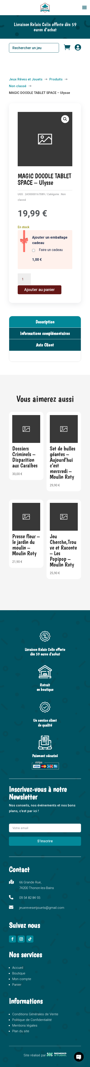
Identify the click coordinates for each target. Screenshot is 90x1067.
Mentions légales (24, 1025)
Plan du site (20, 1031)
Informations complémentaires (45, 333)
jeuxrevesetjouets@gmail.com (41, 908)
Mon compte (21, 979)
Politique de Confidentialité (32, 1020)
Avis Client (45, 344)
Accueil (17, 968)
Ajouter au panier (39, 289)
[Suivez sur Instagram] (21, 939)
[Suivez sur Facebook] (12, 939)
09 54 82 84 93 (29, 898)
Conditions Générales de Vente (35, 1014)
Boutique (18, 973)
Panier (16, 985)
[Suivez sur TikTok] (29, 939)
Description (45, 321)
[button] (65, 119)
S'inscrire (45, 841)
